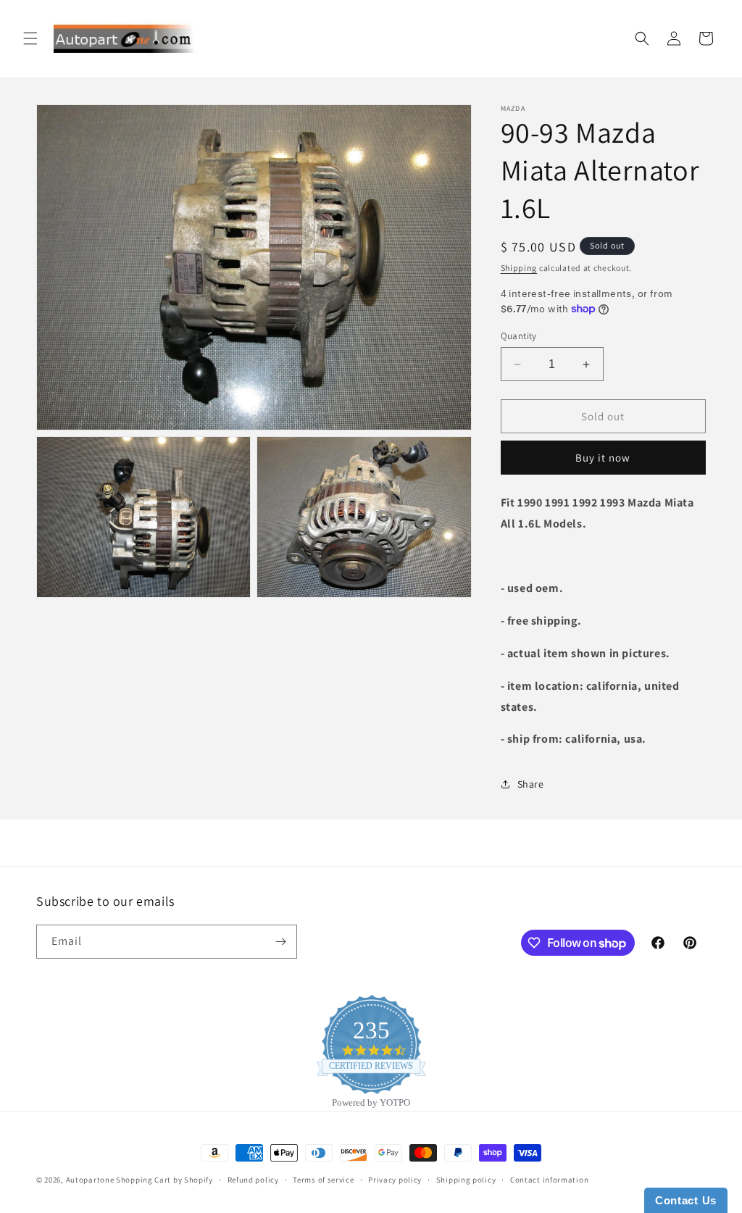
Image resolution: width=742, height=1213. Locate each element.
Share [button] (530, 784)
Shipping (519, 267)
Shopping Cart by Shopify (164, 1180)
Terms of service (323, 1180)
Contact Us (686, 1200)
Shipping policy (466, 1180)
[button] (30, 38)
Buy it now (602, 457)
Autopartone (90, 1180)
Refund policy (253, 1180)
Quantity (519, 336)
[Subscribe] (280, 942)
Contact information (549, 1180)
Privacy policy (395, 1180)
